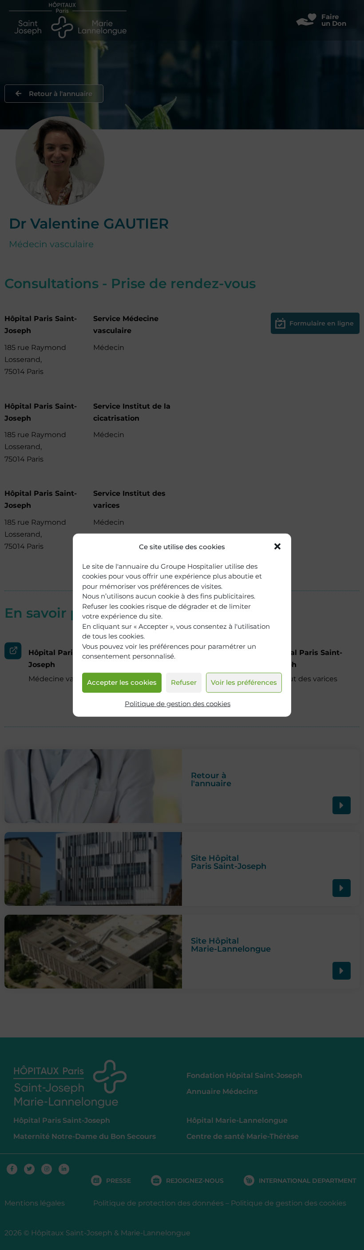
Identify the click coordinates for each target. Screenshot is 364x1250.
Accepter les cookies (122, 682)
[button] (277, 546)
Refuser (184, 682)
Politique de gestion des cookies (177, 703)
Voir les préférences (244, 682)
